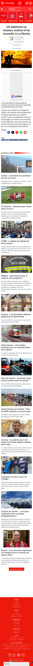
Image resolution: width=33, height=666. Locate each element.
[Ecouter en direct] (30, 3)
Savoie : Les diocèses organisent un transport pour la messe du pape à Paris (16, 552)
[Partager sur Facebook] (8, 133)
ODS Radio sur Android (17, 639)
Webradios (16, 632)
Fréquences (16, 607)
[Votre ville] (19, 3)
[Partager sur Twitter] (12, 133)
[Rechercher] (27, 3)
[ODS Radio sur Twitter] (14, 655)
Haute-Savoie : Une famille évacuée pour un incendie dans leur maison (15, 347)
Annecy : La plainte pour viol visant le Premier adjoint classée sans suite (16, 442)
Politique (28, 21)
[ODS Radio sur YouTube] (18, 655)
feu (7, 139)
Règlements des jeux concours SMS (16, 646)
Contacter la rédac (16, 616)
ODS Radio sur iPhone (16, 637)
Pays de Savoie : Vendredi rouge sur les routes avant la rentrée (16, 379)
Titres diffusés (16, 605)
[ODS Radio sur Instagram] (23, 655)
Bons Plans (13, 21)
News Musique (16, 614)
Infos (21, 21)
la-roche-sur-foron (13, 139)
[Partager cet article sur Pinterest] (16, 133)
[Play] (2, 9)
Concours (16, 625)
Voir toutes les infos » (16, 569)
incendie (4, 139)
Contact (16, 601)
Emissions (17, 623)
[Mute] (30, 9)
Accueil (4, 21)
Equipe (16, 603)
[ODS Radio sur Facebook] (9, 655)
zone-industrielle (23, 139)
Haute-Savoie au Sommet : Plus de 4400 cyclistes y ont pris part (15, 410)
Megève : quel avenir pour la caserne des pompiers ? (14, 277)
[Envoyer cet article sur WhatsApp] (20, 133)
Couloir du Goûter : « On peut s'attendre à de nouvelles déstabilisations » (15, 513)
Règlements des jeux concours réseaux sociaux (16, 645)
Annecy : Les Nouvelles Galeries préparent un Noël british (16, 315)
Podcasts (16, 630)
